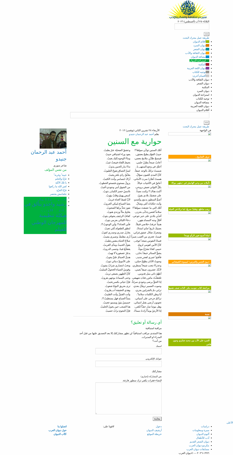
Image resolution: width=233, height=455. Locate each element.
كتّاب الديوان (60, 434)
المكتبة (202, 64)
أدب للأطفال (202, 437)
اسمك (159, 346)
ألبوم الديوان (202, 434)
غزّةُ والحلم (61, 178)
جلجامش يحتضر (58, 194)
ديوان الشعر (199, 49)
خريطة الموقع (154, 434)
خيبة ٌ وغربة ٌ (60, 175)
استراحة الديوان (197, 60)
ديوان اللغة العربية (196, 68)
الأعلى (230, 422)
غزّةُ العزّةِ (62, 190)
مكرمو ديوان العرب (199, 445)
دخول (159, 426)
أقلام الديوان (199, 41)
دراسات (205, 426)
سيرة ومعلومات (200, 430)
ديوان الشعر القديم (199, 441)
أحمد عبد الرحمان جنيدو (141, 134)
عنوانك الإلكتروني (154, 359)
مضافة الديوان (198, 56)
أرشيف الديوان (154, 430)
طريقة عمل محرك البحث (196, 37)
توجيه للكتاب (199, 72)
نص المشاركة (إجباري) (151, 376)
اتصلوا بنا (62, 426)
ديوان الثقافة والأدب (195, 53)
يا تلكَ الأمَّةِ (61, 182)
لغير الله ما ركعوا (58, 186)
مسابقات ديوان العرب (197, 449)
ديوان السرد (199, 45)
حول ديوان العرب (58, 430)
